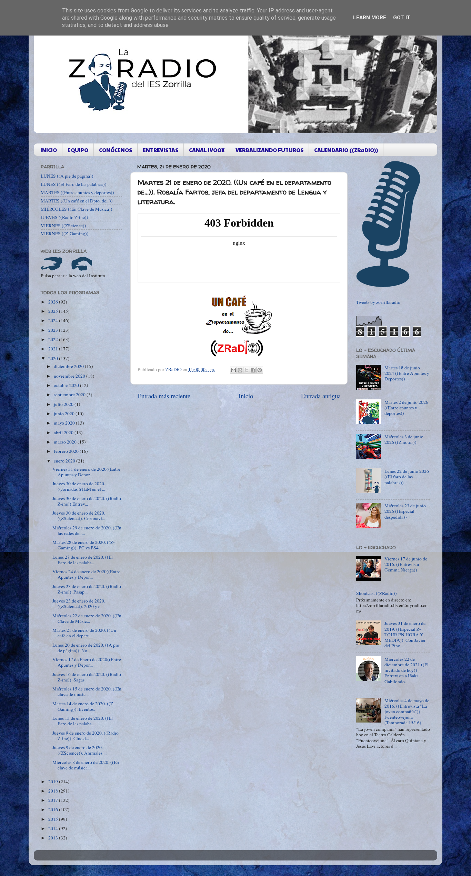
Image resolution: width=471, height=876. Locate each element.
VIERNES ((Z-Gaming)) (65, 233)
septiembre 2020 (70, 394)
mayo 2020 (65, 423)
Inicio (246, 395)
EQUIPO (78, 149)
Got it (402, 17)
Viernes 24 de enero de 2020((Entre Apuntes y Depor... (86, 574)
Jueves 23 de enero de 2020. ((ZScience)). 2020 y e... (78, 603)
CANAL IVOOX (207, 149)
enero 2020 (65, 461)
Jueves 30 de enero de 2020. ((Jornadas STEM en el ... (78, 486)
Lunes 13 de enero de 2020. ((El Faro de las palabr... (82, 721)
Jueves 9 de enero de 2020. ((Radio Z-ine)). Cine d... (85, 735)
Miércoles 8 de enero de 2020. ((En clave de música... (85, 765)
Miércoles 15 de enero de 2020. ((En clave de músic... (86, 691)
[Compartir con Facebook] (253, 370)
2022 (53, 339)
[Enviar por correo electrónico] (233, 370)
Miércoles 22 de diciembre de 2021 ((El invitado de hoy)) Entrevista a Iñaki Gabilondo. (406, 670)
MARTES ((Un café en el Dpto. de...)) (77, 201)
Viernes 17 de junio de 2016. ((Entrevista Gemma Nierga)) (405, 564)
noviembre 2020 (70, 376)
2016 (53, 809)
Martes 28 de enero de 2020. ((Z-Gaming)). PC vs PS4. (83, 545)
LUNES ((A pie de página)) (67, 176)
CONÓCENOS (115, 149)
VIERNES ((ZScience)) (63, 225)
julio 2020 (64, 404)
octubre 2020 (67, 385)
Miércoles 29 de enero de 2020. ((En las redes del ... (86, 530)
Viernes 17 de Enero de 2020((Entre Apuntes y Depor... (86, 662)
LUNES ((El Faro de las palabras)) (74, 184)
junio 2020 (65, 413)
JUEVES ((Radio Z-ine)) (64, 217)
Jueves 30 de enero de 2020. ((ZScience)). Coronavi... (78, 515)
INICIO (48, 149)
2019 (53, 781)
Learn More (369, 17)
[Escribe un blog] (240, 370)
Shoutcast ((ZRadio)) (376, 593)
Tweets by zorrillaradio (378, 302)
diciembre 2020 (69, 366)
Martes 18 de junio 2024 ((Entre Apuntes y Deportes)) (406, 373)
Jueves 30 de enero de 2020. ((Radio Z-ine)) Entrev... (86, 501)
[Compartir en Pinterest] (259, 370)
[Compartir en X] (246, 370)
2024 (53, 320)
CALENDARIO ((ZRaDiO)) (346, 149)
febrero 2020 (67, 451)
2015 (53, 819)
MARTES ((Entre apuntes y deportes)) (77, 192)
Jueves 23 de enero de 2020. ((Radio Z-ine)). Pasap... (86, 589)
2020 (53, 358)
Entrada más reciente (163, 395)
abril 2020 (64, 432)
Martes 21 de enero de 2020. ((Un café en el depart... (84, 633)
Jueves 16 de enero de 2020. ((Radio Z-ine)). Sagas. (86, 677)
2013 (53, 838)
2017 (53, 800)
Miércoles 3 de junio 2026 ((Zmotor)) (403, 439)
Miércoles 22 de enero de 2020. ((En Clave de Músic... (86, 618)
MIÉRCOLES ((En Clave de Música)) (76, 209)
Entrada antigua (321, 395)
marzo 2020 (66, 442)
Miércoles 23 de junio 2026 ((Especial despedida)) (405, 511)
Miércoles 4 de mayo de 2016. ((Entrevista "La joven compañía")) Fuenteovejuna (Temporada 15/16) (406, 711)
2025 (53, 311)
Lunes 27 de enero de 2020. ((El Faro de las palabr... (82, 560)
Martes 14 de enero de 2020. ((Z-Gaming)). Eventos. (83, 706)
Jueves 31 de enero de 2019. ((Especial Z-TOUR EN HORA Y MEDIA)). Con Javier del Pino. (405, 634)
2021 (53, 349)
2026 (53, 302)
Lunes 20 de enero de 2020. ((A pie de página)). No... (85, 648)
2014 (53, 828)
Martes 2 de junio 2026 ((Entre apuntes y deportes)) (406, 407)
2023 (53, 330)
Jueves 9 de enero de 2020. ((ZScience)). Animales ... (79, 750)
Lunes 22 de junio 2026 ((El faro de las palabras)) (406, 476)
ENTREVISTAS (160, 149)
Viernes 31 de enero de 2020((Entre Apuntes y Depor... (86, 472)
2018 (53, 791)
